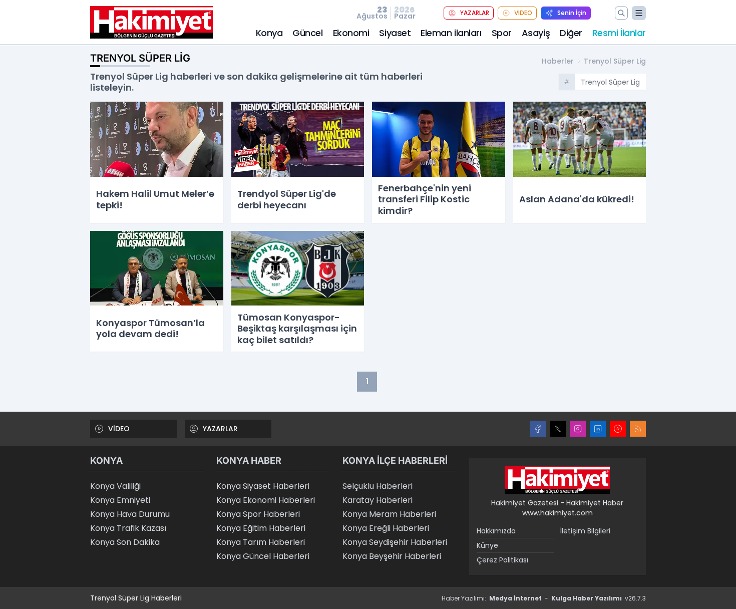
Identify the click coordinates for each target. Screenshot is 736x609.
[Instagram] (578, 429)
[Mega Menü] (639, 13)
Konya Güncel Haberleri (262, 556)
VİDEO (523, 13)
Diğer (571, 33)
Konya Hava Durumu (130, 514)
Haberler (558, 61)
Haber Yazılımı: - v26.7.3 (544, 598)
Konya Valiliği (115, 486)
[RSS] (638, 429)
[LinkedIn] (598, 429)
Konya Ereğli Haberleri (385, 528)
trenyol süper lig (615, 61)
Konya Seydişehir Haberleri (394, 542)
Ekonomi (351, 33)
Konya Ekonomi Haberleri (265, 500)
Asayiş (536, 33)
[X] (558, 429)
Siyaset (395, 33)
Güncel (307, 33)
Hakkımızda (496, 531)
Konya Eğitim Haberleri (260, 528)
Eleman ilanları (451, 33)
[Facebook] (538, 429)
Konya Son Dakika (125, 542)
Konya (269, 33)
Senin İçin (571, 13)
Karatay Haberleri (377, 500)
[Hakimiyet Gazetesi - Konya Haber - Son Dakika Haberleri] (557, 480)
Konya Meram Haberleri (389, 514)
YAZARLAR (474, 13)
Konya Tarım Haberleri (260, 542)
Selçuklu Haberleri (377, 486)
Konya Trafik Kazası (128, 528)
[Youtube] (618, 429)
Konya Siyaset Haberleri (262, 486)
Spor (502, 33)
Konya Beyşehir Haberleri (391, 556)
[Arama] (621, 13)
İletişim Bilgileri (585, 531)
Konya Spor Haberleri (258, 514)
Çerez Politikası (502, 560)
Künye (487, 545)
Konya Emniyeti (120, 500)
